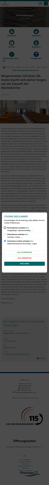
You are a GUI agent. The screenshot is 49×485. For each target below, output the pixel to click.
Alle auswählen (24, 252)
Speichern (24, 263)
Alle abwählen (24, 258)
